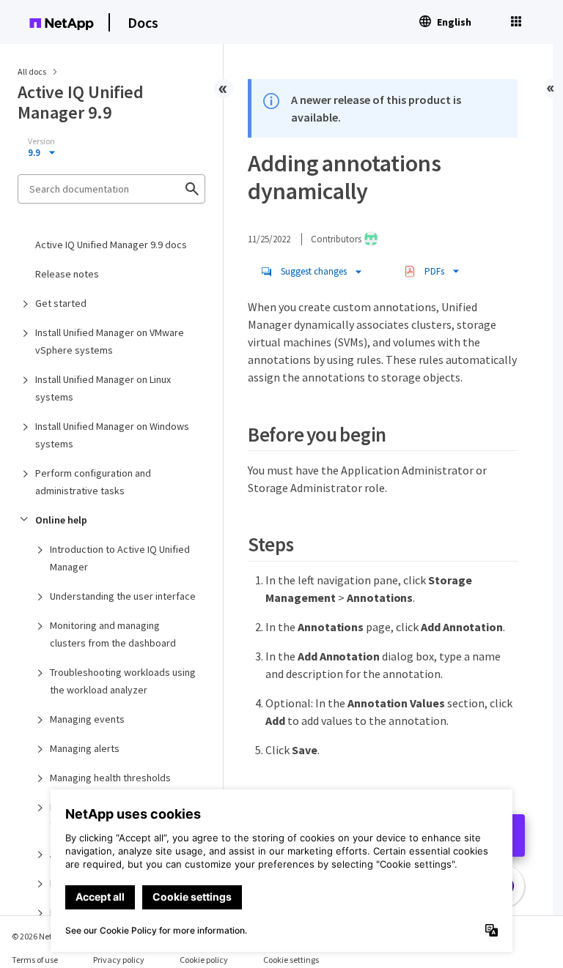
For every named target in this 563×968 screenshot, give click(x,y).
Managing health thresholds (110, 777)
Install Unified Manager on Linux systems (103, 388)
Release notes (67, 273)
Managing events (87, 719)
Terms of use (35, 959)
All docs (32, 71)
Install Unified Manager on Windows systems (112, 435)
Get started (61, 303)
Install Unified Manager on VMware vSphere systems (109, 341)
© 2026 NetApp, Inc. (48, 936)
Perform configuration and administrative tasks (93, 481)
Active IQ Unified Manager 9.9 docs (111, 244)
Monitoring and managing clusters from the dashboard (113, 634)
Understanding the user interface (123, 596)
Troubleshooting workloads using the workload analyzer (123, 681)
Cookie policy (204, 959)
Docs (143, 22)
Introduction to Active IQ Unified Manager (120, 558)
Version (41, 141)
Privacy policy (118, 959)
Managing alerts (84, 748)
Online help (61, 519)
